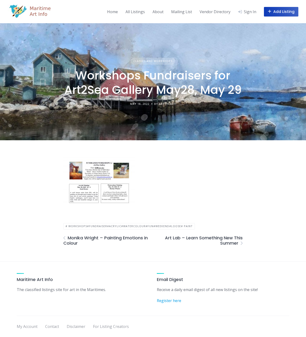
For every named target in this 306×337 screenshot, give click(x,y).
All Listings (135, 11)
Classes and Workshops (152, 61)
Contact (52, 326)
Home (112, 11)
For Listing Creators (111, 326)
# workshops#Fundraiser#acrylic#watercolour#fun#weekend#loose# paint (129, 226)
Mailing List (181, 11)
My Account (27, 326)
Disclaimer (76, 326)
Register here (169, 300)
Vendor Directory (215, 11)
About (158, 11)
